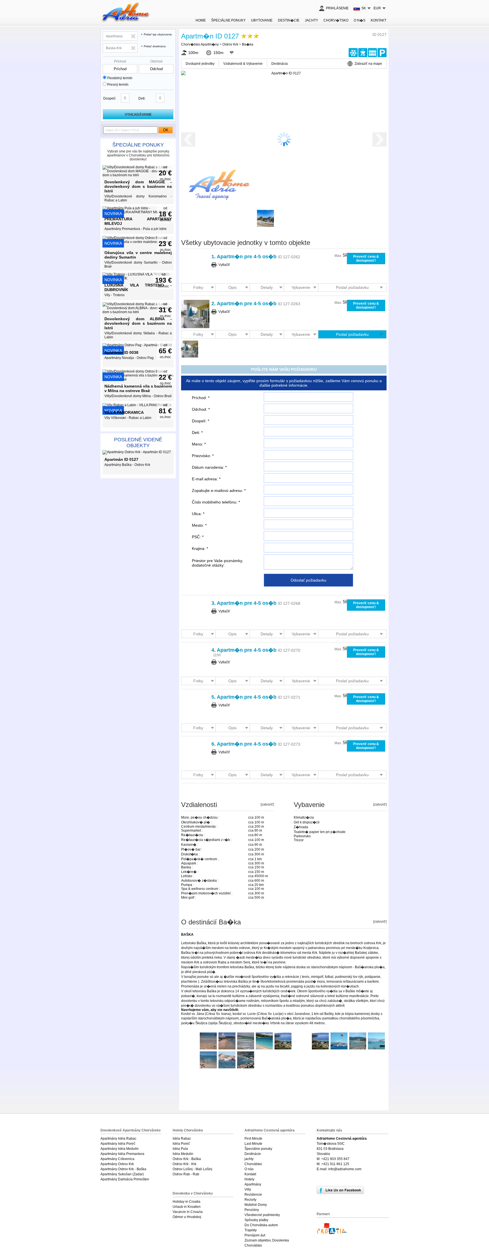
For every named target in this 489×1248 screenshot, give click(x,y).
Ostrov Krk (230, 44)
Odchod (156, 61)
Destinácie (252, 1154)
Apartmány (252, 1184)
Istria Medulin (183, 1154)
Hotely (249, 1179)
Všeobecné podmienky (262, 1215)
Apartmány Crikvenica (117, 1159)
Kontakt (378, 20)
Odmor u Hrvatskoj (187, 1217)
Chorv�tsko (335, 20)
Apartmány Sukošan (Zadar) (122, 1174)
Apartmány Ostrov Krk (117, 1164)
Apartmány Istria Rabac (118, 1139)
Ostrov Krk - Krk (184, 1164)
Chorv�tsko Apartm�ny (200, 44)
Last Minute (253, 1144)
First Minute (253, 1139)
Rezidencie (253, 1195)
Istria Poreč (181, 1144)
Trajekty (250, 1230)
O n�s (359, 20)
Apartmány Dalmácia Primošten (124, 1179)
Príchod (120, 61)
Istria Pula (180, 1149)
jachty (311, 20)
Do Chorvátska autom (261, 1225)
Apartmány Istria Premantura (122, 1154)
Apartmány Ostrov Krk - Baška (123, 1169)
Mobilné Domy (255, 1205)
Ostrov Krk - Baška (187, 1159)
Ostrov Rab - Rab (186, 1174)
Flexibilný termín (119, 78)
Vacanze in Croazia (188, 1212)
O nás (249, 1169)
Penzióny (251, 1210)
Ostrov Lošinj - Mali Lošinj (192, 1169)
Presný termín (117, 85)
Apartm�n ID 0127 (210, 36)
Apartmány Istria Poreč (117, 1144)
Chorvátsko (253, 1164)
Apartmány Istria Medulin (119, 1149)
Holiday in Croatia (186, 1202)
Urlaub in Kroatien (187, 1207)
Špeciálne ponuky (138, 145)
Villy (247, 1189)
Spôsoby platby (256, 1220)
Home (201, 20)
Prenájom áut (254, 1235)
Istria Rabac (182, 1139)
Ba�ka (247, 44)
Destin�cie (288, 20)
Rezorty (250, 1200)
